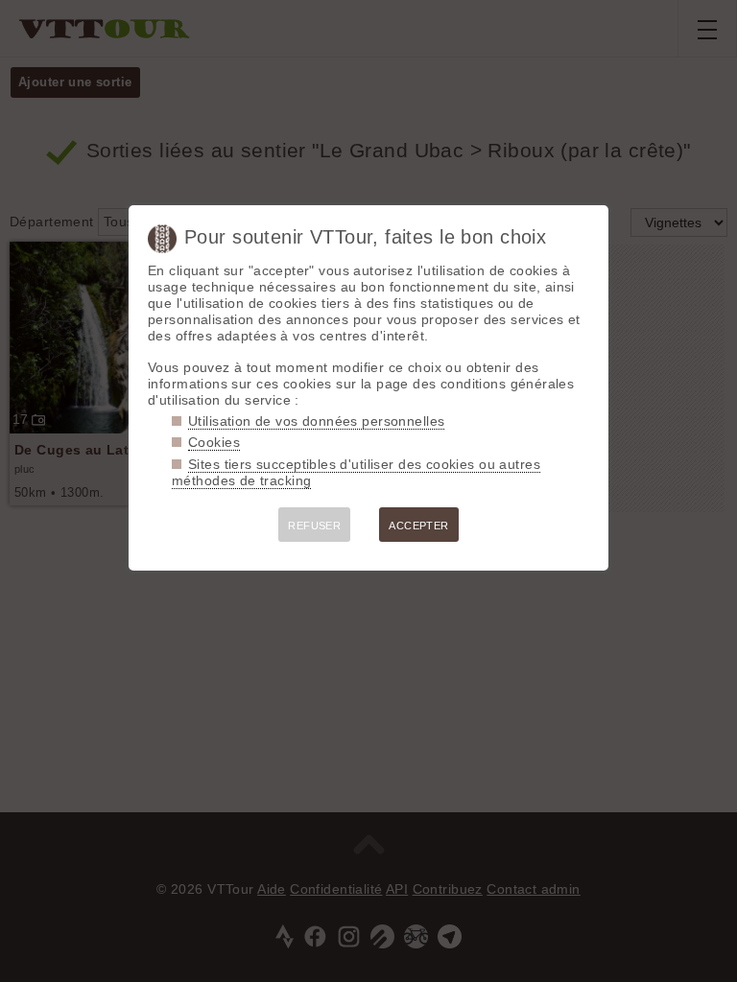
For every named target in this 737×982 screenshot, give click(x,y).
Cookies (214, 442)
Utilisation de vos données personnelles (316, 421)
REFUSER (314, 525)
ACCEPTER (418, 525)
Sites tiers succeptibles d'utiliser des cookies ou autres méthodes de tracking (356, 472)
